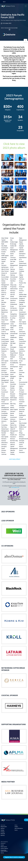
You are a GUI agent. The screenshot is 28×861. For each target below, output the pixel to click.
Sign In (4, 1)
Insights (16, 826)
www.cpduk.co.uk (15, 487)
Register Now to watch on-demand (14, 857)
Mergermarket (4, 826)
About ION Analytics (19, 828)
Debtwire (2, 828)
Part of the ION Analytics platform (9, 28)
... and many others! (14, 459)
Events (16, 830)
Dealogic (2, 830)
